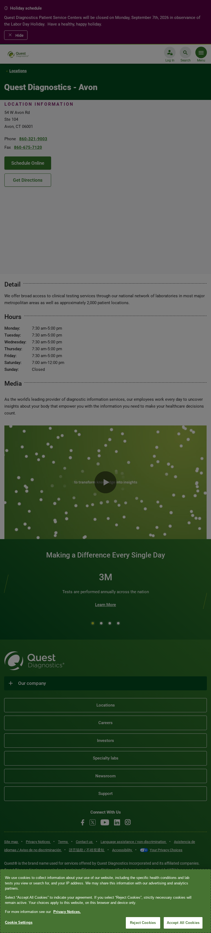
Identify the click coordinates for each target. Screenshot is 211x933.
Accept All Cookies (183, 923)
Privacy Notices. (67, 912)
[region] (105, 901)
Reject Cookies (143, 923)
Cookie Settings (18, 922)
